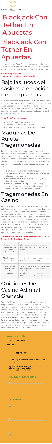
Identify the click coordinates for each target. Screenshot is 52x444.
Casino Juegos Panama (11, 74)
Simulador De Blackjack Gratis (15, 239)
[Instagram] (21, 372)
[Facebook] (18, 372)
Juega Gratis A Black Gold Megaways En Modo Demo (25, 236)
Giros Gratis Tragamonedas (13, 118)
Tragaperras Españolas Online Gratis (18, 76)
